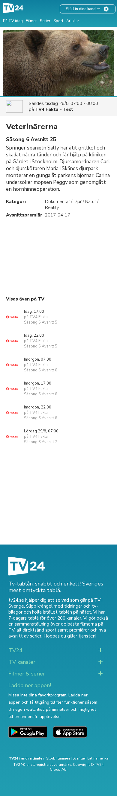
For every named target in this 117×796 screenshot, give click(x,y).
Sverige (79, 758)
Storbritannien (58, 758)
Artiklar (72, 21)
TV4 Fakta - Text (54, 109)
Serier (45, 21)
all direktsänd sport (36, 630)
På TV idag (13, 21)
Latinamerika (98, 758)
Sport (58, 21)
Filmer (31, 21)
